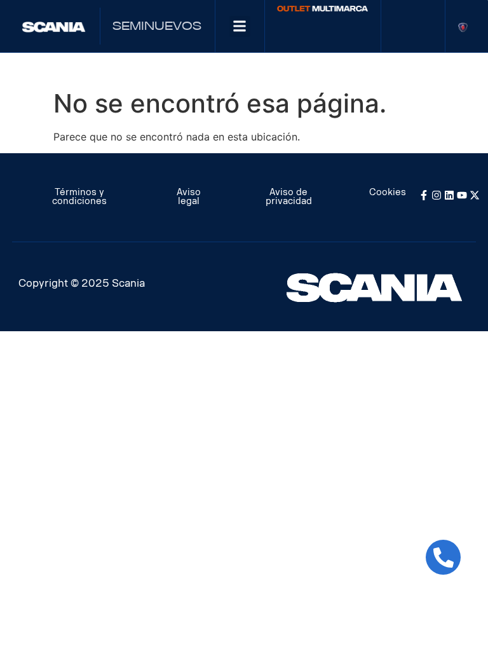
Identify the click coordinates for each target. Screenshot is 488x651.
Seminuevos (156, 26)
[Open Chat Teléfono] (443, 557)
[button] (239, 26)
